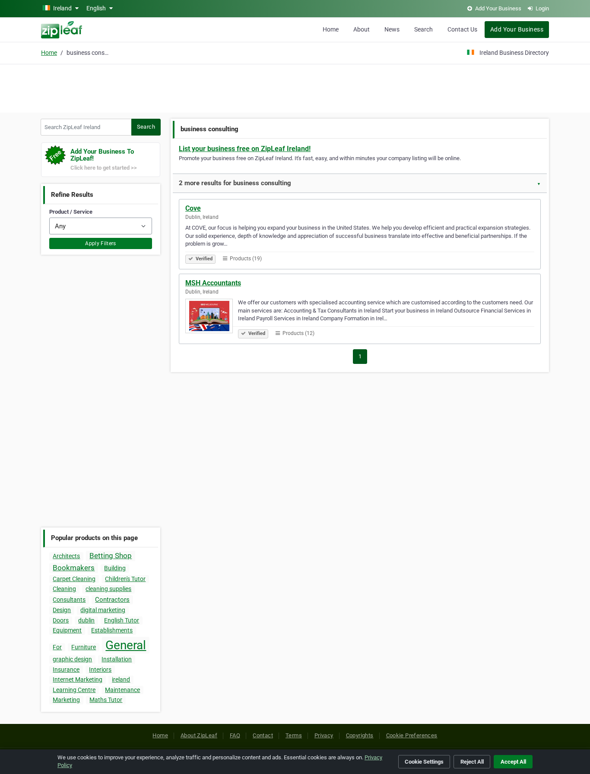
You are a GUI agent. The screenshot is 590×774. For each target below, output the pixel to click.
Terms (293, 735)
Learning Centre (74, 689)
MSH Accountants (213, 283)
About (361, 29)
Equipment (67, 630)
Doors (61, 620)
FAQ (235, 735)
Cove (193, 208)
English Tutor (121, 620)
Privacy (323, 735)
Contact (263, 735)
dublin (86, 620)
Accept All (513, 761)
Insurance (66, 669)
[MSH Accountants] (211, 317)
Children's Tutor (125, 578)
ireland (121, 679)
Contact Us (462, 29)
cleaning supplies (108, 588)
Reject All (472, 761)
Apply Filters (100, 243)
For (57, 647)
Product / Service (70, 212)
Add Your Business (516, 29)
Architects (66, 556)
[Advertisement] (295, 87)
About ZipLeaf (199, 735)
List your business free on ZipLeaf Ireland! (245, 149)
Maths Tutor (105, 699)
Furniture (83, 647)
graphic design (72, 659)
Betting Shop (110, 555)
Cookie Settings (424, 761)
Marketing (66, 699)
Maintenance (122, 689)
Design (62, 610)
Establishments (112, 630)
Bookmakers (74, 567)
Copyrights (360, 735)
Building (115, 568)
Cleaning (64, 588)
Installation (117, 659)
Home (331, 29)
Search (423, 29)
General (125, 645)
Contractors (112, 599)
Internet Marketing (77, 679)
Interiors (100, 669)
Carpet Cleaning (74, 578)
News (392, 29)
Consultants (69, 599)
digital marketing (102, 610)
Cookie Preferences (412, 735)
